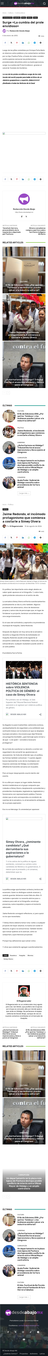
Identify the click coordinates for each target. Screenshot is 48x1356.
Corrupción (22, 457)
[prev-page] (4, 392)
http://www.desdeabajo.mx (24, 212)
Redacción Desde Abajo (20, 31)
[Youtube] (24, 1339)
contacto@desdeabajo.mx (28, 1325)
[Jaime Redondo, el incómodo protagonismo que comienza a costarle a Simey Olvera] (24, 317)
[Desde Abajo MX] (24, 3)
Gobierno (23, 376)
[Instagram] (23, 1332)
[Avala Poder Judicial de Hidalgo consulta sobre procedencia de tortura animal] (9, 482)
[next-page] (8, 392)
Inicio (4, 13)
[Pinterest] (16, 42)
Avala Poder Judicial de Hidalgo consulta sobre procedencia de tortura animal (28, 483)
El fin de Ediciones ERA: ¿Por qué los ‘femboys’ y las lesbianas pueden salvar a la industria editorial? (24, 287)
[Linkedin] (22, 42)
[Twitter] (15, 1332)
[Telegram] (34, 42)
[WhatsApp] (28, 42)
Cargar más (23, 493)
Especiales (17, 18)
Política (29, 18)
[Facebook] (5, 42)
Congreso (21, 477)
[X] (11, 42)
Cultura (10, 13)
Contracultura (20, 13)
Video (35, 18)
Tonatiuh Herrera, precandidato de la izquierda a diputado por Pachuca (12, 231)
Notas (23, 18)
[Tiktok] (31, 1332)
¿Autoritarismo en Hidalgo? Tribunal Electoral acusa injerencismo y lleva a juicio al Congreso (24, 382)
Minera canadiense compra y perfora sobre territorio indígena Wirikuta (35, 231)
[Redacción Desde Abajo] (5, 31)
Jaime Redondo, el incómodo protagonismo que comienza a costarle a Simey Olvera (24, 335)
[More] (40, 42)
